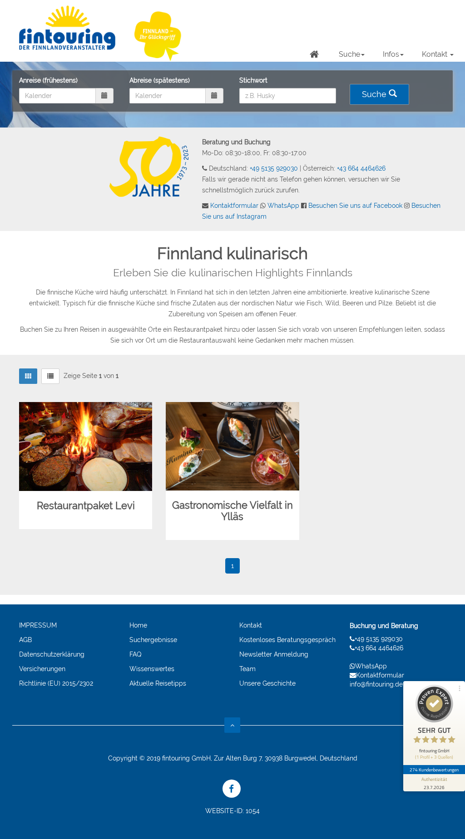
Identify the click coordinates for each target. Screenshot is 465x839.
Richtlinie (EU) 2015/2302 (56, 683)
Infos (391, 54)
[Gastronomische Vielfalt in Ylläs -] (232, 446)
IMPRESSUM (38, 625)
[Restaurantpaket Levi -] (85, 446)
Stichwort (253, 80)
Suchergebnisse (153, 639)
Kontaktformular (234, 205)
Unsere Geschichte (267, 683)
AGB (25, 639)
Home (138, 625)
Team (247, 668)
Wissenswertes (151, 668)
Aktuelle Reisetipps (157, 683)
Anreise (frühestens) (48, 80)
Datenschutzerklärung (51, 654)
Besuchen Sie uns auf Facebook (355, 205)
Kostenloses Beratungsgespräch (287, 639)
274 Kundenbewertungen (434, 769)
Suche (349, 54)
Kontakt (435, 54)
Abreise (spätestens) (159, 80)
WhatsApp (283, 205)
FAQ (135, 654)
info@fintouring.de (376, 684)
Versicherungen (42, 668)
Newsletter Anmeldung (273, 654)
